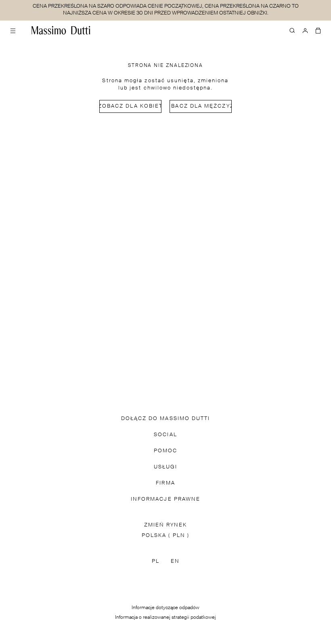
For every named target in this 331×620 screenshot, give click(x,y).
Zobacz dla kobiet (130, 106)
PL (155, 561)
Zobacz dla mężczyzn (201, 106)
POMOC (165, 451)
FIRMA (165, 483)
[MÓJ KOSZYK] (318, 30)
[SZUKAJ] (292, 30)
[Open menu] (13, 30)
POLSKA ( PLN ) (165, 535)
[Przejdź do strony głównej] (61, 30)
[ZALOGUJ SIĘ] (305, 30)
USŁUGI (165, 467)
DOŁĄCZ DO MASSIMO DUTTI (165, 418)
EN (175, 561)
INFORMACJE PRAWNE (165, 499)
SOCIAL (165, 434)
